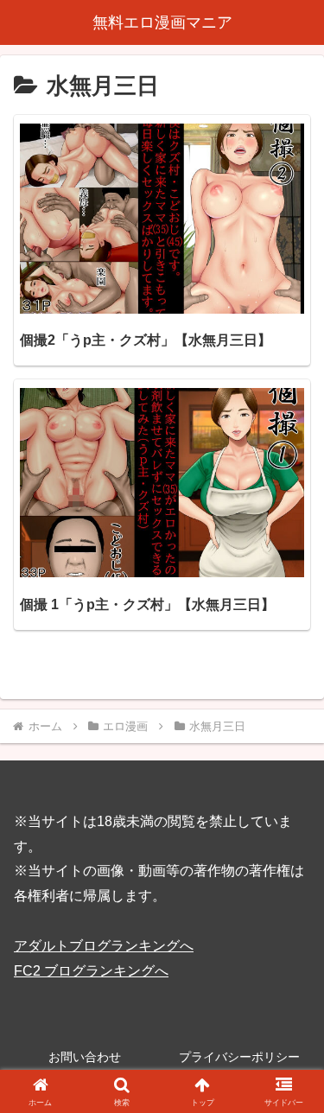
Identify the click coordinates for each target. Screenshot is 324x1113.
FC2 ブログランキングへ (91, 971)
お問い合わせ (84, 1057)
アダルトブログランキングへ (104, 945)
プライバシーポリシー (239, 1057)
